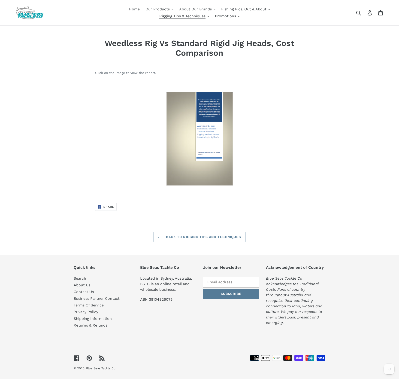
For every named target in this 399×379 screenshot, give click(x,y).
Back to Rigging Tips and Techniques (203, 237)
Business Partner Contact (97, 298)
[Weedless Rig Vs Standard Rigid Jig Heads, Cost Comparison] (199, 186)
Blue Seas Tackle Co (100, 368)
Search (80, 278)
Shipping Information (93, 318)
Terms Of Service (89, 305)
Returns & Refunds (90, 325)
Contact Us (84, 292)
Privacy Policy (86, 312)
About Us (82, 285)
